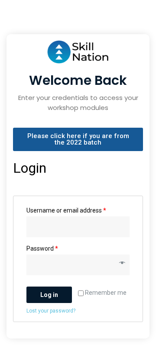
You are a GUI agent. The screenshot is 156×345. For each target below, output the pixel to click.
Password (42, 248)
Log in (49, 294)
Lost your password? (50, 311)
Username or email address (66, 210)
